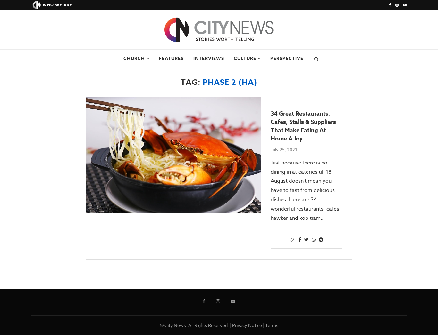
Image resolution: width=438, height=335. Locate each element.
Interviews (208, 58)
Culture (245, 58)
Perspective (286, 58)
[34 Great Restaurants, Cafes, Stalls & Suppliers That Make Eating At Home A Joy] (173, 155)
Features (171, 58)
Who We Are (57, 5)
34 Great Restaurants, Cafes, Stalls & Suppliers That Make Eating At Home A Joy (303, 126)
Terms (271, 325)
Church (134, 58)
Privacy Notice (247, 325)
